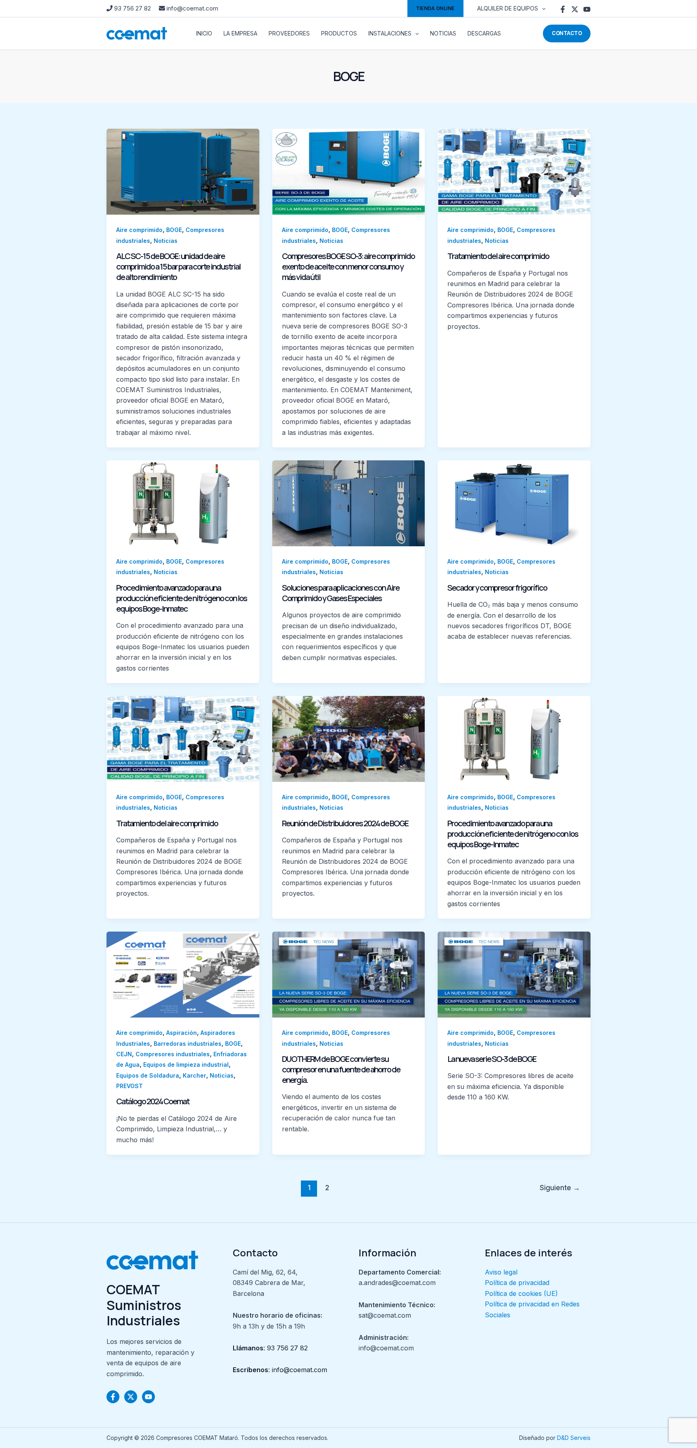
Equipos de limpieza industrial (186, 1064)
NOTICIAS (443, 33)
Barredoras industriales (187, 1043)
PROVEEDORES (289, 33)
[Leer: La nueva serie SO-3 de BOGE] (514, 974)
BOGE (174, 229)
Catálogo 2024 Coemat (152, 1101)
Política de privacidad (517, 1283)
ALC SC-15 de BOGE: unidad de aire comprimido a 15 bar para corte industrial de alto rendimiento (178, 266)
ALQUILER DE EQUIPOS (507, 8)
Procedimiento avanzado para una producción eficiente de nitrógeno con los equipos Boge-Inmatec (181, 598)
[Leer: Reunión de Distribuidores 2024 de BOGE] (348, 738)
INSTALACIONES (389, 33)
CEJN (124, 1054)
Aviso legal (501, 1272)
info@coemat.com (191, 8)
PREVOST (129, 1085)
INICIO (204, 33)
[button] (435, 8)
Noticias (165, 240)
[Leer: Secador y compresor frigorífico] (514, 503)
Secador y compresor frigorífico (497, 587)
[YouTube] (587, 9)
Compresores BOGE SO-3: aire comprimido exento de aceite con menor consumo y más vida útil (348, 266)
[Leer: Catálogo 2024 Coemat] (182, 974)
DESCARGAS (484, 33)
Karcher (194, 1075)
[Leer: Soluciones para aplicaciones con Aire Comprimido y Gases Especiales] (348, 503)
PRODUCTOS (339, 33)
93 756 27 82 (132, 8)
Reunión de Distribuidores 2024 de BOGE (345, 823)
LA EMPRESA (240, 33)
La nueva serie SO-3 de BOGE (491, 1058)
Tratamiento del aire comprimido (498, 256)
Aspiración (181, 1032)
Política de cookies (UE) (521, 1293)
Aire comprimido (139, 229)
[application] (541, 8)
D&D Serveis (574, 1437)
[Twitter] (574, 9)
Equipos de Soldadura (147, 1075)
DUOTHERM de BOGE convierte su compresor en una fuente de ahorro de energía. (341, 1069)
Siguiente (560, 1187)
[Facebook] (562, 9)
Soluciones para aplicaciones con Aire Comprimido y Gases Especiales (340, 593)
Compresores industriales (173, 1054)
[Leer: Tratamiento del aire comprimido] (514, 171)
